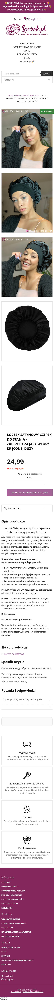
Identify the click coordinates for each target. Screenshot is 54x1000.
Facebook (8, 975)
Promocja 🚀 (27, 61)
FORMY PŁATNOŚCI (9, 886)
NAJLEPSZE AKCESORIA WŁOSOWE (16, 932)
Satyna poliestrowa (14, 653)
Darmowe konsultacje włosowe (17, 960)
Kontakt (5, 882)
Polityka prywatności (12, 899)
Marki (27, 51)
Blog (27, 58)
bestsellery (7, 928)
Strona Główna (14, 95)
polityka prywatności (33, 991)
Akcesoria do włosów (29, 95)
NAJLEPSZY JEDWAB (10, 936)
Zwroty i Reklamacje (11, 895)
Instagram (8, 979)
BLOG (3, 952)
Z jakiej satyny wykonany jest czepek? (23, 699)
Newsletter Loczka (10, 947)
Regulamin (6, 908)
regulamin (16, 991)
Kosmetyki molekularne (27, 47)
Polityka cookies (9, 904)
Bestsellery (27, 43)
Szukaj (47, 73)
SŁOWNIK (5, 956)
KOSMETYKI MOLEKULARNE (13, 923)
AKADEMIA (6, 964)
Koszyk (30, 19)
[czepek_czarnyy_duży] (27, 330)
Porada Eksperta (27, 54)
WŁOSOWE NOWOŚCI (10, 919)
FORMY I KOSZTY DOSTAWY (13, 891)
